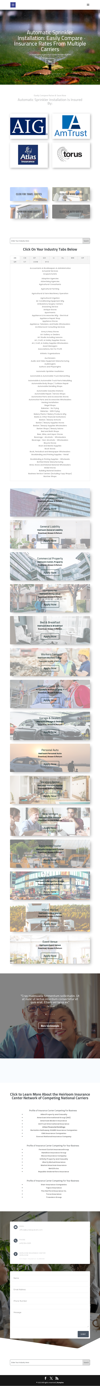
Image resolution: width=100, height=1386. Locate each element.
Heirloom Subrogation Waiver (50, 881)
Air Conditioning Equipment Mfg (50, 301)
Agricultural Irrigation (50, 298)
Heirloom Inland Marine (50, 913)
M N (72, 257)
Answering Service (50, 306)
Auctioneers (50, 358)
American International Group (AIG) (54, 1117)
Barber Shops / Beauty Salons (50, 428)
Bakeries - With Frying (50, 411)
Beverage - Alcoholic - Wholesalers (50, 437)
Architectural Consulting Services (50, 327)
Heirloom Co (42, 498)
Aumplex (60, 1382)
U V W (36, 261)
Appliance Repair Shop (50, 318)
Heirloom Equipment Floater (50, 849)
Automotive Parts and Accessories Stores (50, 396)
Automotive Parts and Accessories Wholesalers (50, 399)
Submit (83, 1334)
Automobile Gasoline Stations (50, 391)
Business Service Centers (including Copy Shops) (50, 473)
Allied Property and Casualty (53, 1114)
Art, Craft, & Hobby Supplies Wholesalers (50, 343)
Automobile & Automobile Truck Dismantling (50, 376)
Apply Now (50, 508)
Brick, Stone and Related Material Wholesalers (50, 465)
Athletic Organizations (50, 353)
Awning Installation (50, 402)
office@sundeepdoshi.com (31, 1230)
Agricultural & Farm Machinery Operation (50, 293)
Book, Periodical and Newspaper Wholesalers (50, 451)
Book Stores (50, 448)
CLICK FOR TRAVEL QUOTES (29, 194)
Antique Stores (50, 309)
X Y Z (47, 261)
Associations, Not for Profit (50, 349)
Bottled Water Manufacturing (50, 462)
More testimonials (50, 1026)
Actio (38, 689)
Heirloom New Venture (50, 817)
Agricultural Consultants (50, 284)
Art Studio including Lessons (50, 337)
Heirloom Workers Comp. (50, 658)
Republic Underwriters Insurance (53, 1171)
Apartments (50, 312)
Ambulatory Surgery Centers (50, 304)
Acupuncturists (50, 274)
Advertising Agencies (50, 281)
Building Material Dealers (50, 470)
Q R (15, 261)
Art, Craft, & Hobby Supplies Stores (50, 340)
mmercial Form (56, 498)
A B (15, 257)
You (50, 61)
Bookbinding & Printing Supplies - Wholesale (50, 459)
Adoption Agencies (50, 278)
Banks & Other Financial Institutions (50, 417)
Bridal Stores (50, 468)
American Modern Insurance (53, 1121)
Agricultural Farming (50, 289)
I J (53, 257)
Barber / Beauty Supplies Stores (50, 422)
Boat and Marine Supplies (50, 446)
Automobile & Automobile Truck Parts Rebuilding (50, 380)
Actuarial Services (50, 271)
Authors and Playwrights (50, 366)
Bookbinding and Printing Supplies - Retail (50, 454)
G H (44, 257)
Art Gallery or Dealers (50, 334)
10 (59, 73)
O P (82, 257)
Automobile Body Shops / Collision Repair (50, 383)
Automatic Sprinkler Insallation (50, 371)
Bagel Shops (50, 405)
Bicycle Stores (50, 443)
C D (25, 257)
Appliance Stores (50, 321)
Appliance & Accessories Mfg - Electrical (50, 315)
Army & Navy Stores (50, 331)
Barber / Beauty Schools (50, 420)
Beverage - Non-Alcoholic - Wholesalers (50, 440)
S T (25, 261)
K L (63, 257)
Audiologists (50, 364)
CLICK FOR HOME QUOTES (29, 211)
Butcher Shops (50, 476)
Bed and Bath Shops (50, 431)
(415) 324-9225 (25, 1243)
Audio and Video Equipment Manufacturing (50, 361)
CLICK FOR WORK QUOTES (71, 194)
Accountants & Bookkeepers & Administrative (50, 268)
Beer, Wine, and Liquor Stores (50, 434)
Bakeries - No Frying (50, 408)
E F (35, 257)
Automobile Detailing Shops (50, 386)
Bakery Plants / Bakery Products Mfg (50, 414)
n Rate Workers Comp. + (52, 689)
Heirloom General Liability (50, 530)
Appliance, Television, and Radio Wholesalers (50, 324)
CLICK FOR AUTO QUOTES (71, 211)
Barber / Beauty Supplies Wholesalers (50, 425)
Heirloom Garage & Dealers (50, 721)
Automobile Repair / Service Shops (50, 394)
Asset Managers (50, 346)
